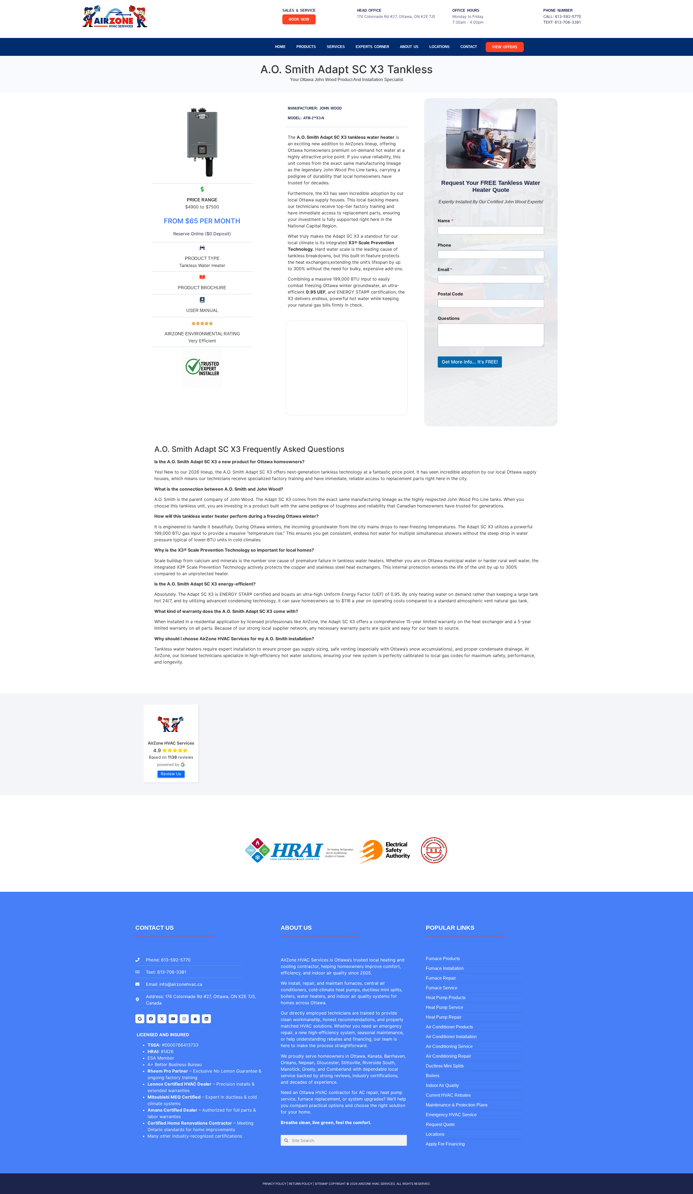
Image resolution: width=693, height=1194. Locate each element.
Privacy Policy (274, 1184)
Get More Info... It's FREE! (470, 362)
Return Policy (300, 1184)
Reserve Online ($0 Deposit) (202, 233)
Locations (439, 47)
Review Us (171, 773)
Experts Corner (372, 47)
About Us (409, 47)
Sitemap (321, 1184)
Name (445, 220)
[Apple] (195, 1018)
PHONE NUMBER (558, 10)
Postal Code (450, 294)
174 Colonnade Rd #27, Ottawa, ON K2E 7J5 (396, 16)
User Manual (202, 310)
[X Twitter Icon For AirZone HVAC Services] (162, 1018)
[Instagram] (184, 1018)
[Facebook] (150, 1018)
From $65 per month (202, 221)
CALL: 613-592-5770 (562, 16)
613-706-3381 (568, 22)
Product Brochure (202, 287)
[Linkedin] (206, 1018)
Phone (444, 245)
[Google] (139, 1018)
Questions (449, 318)
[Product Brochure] (202, 277)
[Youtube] (173, 1018)
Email (445, 269)
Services (336, 47)
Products (306, 47)
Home (280, 47)
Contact (468, 47)
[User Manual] (202, 299)
